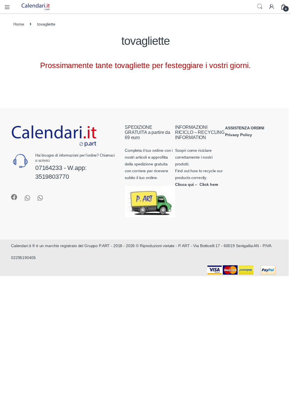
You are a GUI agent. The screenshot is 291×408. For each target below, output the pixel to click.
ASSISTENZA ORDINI (244, 128)
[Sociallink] (14, 197)
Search (260, 6)
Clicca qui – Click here (197, 184)
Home (18, 24)
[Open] (9, 7)
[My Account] (272, 6)
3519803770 (52, 176)
